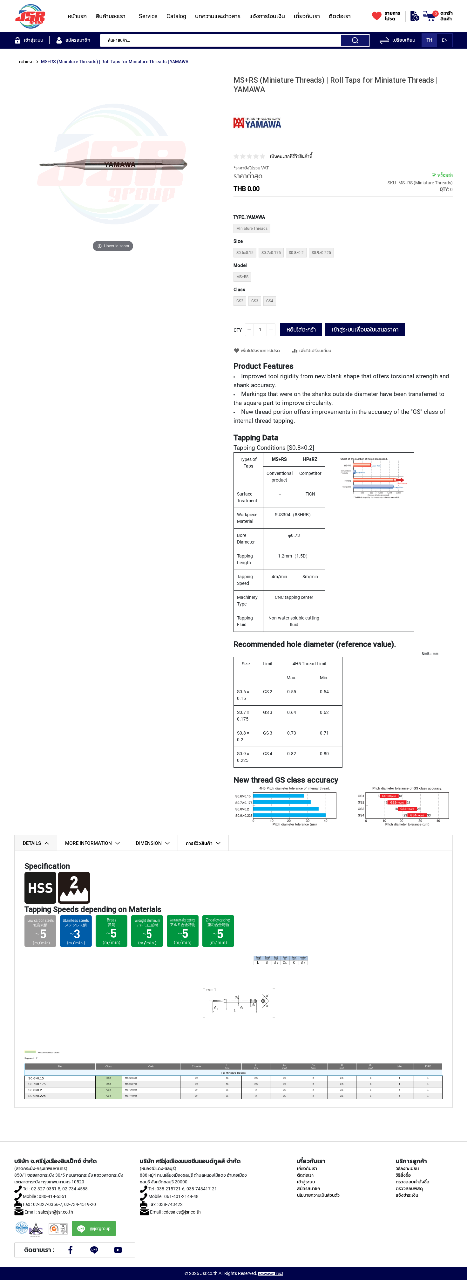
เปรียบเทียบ (403, 40)
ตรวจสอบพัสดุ (409, 1188)
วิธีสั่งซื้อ (403, 1175)
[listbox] (285, 229)
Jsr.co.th (209, 1273)
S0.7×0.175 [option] (271, 252)
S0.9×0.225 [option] (321, 252)
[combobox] (235, 40)
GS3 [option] (254, 301)
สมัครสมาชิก (308, 1188)
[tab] (36, 843)
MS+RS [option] (242, 277)
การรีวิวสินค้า (199, 843)
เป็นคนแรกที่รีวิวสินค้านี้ (291, 156)
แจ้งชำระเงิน (407, 1195)
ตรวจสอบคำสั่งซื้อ (412, 1181)
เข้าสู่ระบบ (306, 1181)
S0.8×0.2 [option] (296, 252)
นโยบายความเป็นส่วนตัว (318, 1195)
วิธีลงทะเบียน (407, 1168)
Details (32, 843)
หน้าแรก (26, 61)
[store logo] (30, 16)
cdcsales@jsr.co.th (182, 1212)
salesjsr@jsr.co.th (55, 1212)
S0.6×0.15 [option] (245, 252)
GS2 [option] (239, 301)
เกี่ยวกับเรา (307, 1168)
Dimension (149, 843)
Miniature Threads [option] (251, 228)
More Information (88, 843)
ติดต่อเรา (305, 1175)
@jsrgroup (100, 1228)
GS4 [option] (269, 301)
